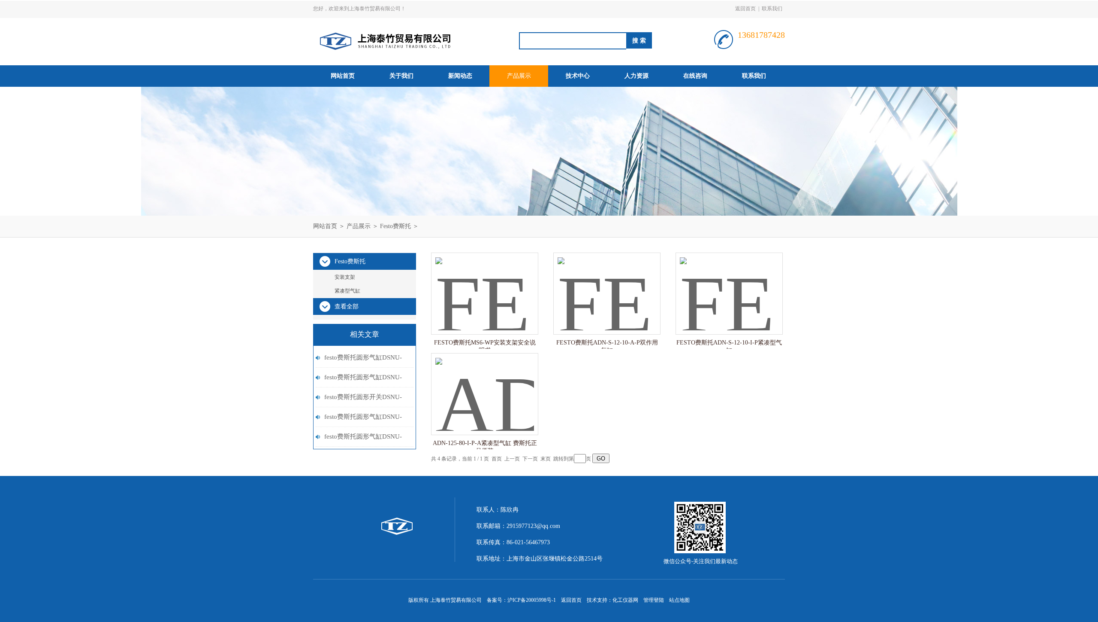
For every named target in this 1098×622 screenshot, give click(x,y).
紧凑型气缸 (347, 291)
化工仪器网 (625, 600)
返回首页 (745, 9)
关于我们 (401, 76)
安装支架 (345, 277)
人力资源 (636, 76)
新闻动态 (460, 76)
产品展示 (519, 76)
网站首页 (343, 76)
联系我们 (772, 9)
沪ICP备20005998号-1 (531, 600)
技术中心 (578, 76)
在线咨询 (695, 76)
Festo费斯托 (395, 226)
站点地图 (679, 600)
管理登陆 (653, 600)
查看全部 (347, 306)
